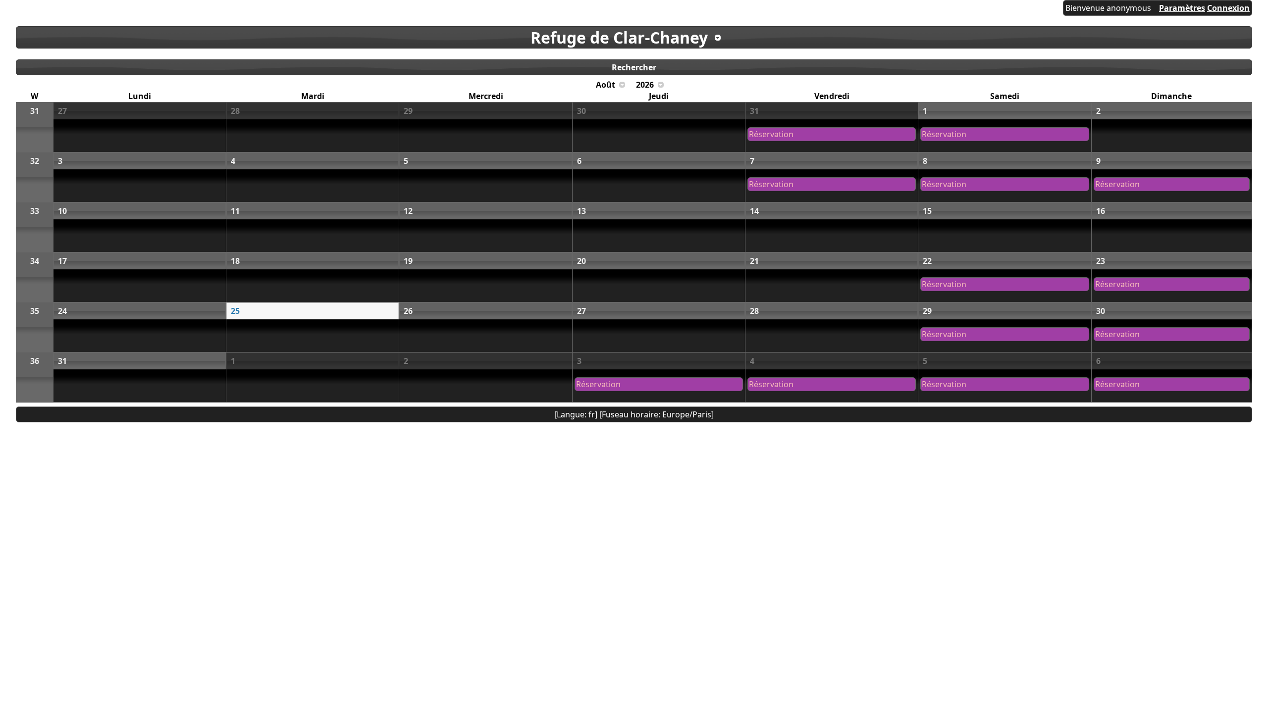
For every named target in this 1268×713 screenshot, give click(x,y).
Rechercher (634, 67)
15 (927, 210)
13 (581, 210)
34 (34, 260)
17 (62, 260)
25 (235, 311)
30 (581, 110)
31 (34, 110)
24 (62, 311)
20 (581, 260)
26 (408, 311)
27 (62, 110)
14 (754, 210)
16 (1100, 210)
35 (34, 311)
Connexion (1228, 7)
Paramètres (1182, 7)
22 (927, 260)
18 (235, 260)
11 (235, 210)
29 (408, 110)
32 (34, 160)
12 (408, 210)
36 (34, 361)
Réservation (771, 134)
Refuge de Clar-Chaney (619, 37)
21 (754, 260)
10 (62, 210)
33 (34, 210)
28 (235, 110)
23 (1100, 260)
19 (408, 260)
